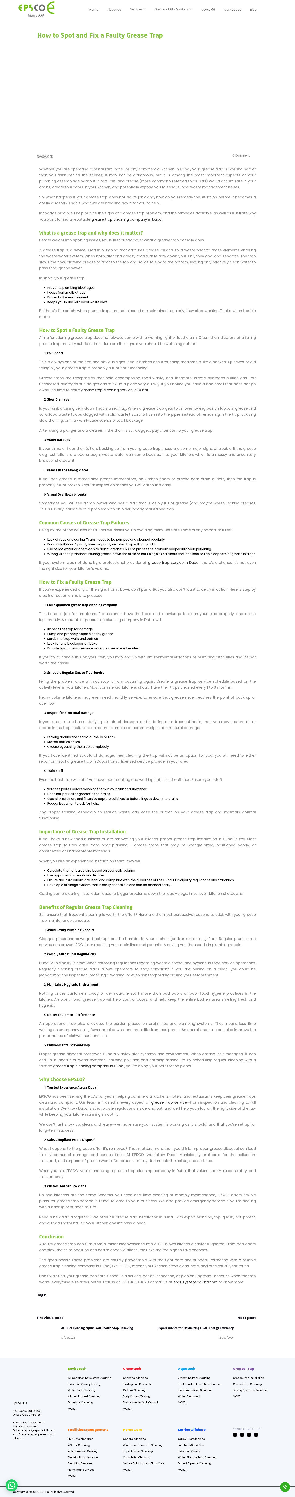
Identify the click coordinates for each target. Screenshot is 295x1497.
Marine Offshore (192, 1429)
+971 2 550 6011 (28, 1426)
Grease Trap (243, 1368)
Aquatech (186, 1368)
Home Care (132, 1429)
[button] (267, 8)
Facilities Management (88, 1429)
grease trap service (169, 1102)
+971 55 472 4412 (33, 1422)
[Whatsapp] (256, 1435)
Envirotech (77, 1368)
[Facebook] (235, 1435)
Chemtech (132, 1368)
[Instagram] (242, 1435)
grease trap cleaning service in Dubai (114, 389)
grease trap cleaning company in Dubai (126, 219)
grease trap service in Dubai (173, 562)
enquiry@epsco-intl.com (195, 1282)
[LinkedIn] (249, 1435)
